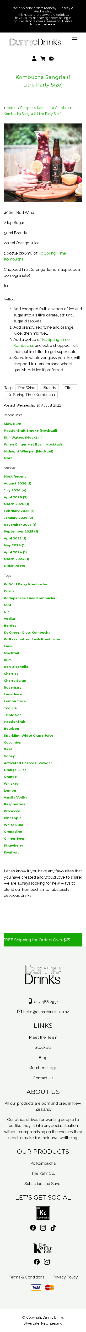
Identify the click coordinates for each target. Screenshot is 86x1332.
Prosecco (12, 811)
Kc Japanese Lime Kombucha (29, 598)
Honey (9, 756)
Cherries (11, 673)
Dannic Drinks (53, 1317)
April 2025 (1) (15, 538)
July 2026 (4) (15, 490)
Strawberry (13, 845)
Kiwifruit (11, 852)
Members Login (43, 1067)
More (8, 458)
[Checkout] (51, 59)
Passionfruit (15, 721)
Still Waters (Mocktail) (23, 437)
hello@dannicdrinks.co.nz (46, 1011)
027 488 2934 (46, 1001)
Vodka (9, 618)
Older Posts (14, 566)
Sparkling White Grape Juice (28, 735)
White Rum (13, 825)
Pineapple (13, 818)
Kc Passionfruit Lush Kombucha (32, 639)
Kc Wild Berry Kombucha (25, 584)
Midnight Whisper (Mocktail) (28, 451)
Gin (7, 612)
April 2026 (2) (15, 497)
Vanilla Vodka (15, 797)
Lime (8, 646)
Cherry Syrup (15, 680)
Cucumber (13, 742)
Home (11, 108)
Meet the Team (43, 1037)
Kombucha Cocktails (53, 108)
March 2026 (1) (16, 504)
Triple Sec (12, 715)
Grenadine (13, 831)
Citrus (69, 387)
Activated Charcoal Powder (28, 763)
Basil (8, 749)
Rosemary (13, 687)
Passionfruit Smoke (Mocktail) (30, 430)
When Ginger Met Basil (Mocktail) (33, 444)
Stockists (43, 1047)
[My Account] (34, 59)
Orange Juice (15, 770)
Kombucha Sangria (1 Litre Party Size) (32, 114)
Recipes (26, 108)
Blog (43, 1057)
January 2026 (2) (18, 518)
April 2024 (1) (15, 552)
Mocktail (11, 653)
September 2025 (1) (21, 531)
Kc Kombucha (43, 1163)
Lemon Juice (15, 701)
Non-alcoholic (16, 667)
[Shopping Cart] (43, 59)
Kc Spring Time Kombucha (31, 394)
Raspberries (14, 804)
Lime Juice (13, 694)
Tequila (10, 708)
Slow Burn (12, 424)
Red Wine (26, 387)
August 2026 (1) (17, 483)
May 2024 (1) (15, 545)
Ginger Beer (14, 838)
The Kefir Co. (43, 1173)
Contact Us (43, 1078)
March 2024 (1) (16, 559)
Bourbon (11, 728)
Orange (10, 776)
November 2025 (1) (20, 525)
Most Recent (15, 476)
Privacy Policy (65, 1277)
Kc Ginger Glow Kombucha (27, 632)
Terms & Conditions (26, 1277)
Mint (7, 605)
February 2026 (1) (19, 511)
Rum (8, 660)
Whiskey (11, 783)
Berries (10, 625)
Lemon (10, 790)
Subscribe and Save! (43, 1183)
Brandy (49, 387)
